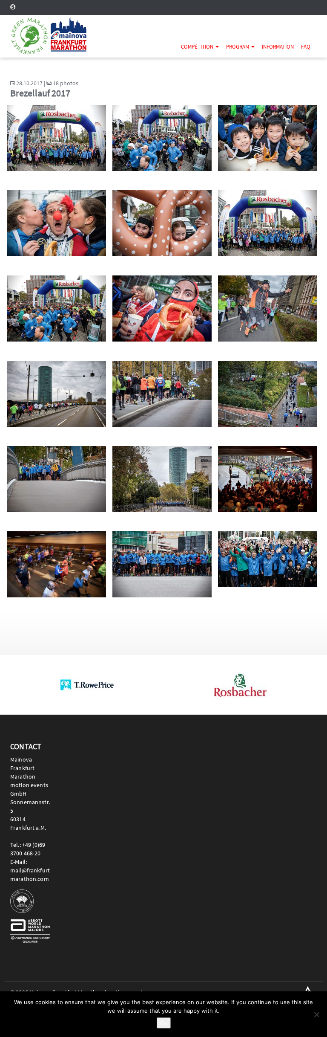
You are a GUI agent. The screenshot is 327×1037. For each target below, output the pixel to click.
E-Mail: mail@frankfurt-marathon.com (31, 870)
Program (238, 46)
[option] (87, 685)
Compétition (198, 46)
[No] (316, 1014)
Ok (163, 1023)
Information (278, 46)
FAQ (305, 46)
